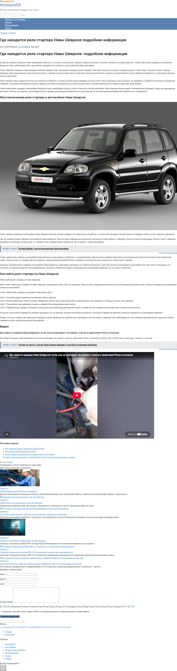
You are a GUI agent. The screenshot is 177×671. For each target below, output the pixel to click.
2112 (57, 627)
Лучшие (8, 632)
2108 (49, 627)
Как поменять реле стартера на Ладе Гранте (24, 448)
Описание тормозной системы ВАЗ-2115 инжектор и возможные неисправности (36, 552)
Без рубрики (10, 647)
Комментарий (6, 602)
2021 (37, 627)
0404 (8, 627)
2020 (33, 627)
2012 (17, 627)
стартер (9, 462)
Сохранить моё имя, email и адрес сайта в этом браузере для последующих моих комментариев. (46, 611)
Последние (10, 634)
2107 (46, 627)
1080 (11, 627)
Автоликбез (10, 644)
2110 (55, 627)
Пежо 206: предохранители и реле (20, 451)
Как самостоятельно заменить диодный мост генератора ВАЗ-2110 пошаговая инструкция (41, 564)
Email (3, 579)
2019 (24, 627)
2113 (60, 627)
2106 (43, 627)
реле (4, 462)
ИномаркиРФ (10, 5)
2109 (52, 627)
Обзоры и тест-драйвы (15, 19)
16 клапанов (3, 627)
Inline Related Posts (171, 253)
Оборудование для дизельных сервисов (18, 491)
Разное (8, 28)
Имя (2, 574)
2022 (40, 627)
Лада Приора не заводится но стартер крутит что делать (30, 454)
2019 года (28, 627)
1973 (14, 627)
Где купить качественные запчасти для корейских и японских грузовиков (33, 514)
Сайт (2, 584)
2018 (20, 627)
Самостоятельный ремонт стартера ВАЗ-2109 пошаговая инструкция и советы (40, 457)
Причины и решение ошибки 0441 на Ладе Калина (23, 541)
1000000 (68, 627)
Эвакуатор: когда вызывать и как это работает (21, 503)
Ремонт (8, 22)
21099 (64, 627)
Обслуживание (11, 25)
